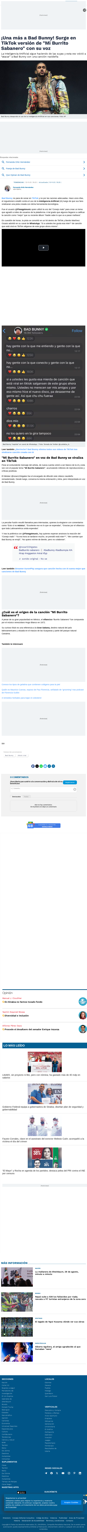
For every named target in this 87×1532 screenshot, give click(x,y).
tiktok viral (22, 755)
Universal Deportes (9, 1426)
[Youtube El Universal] (63, 1473)
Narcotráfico (7, 1415)
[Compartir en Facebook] (33, 766)
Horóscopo (49, 1446)
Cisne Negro (6, 1484)
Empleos (48, 1418)
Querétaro (49, 1393)
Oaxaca (48, 1385)
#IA (70, 550)
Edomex (48, 1382)
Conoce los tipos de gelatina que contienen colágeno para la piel (31, 684)
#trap (21, 553)
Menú (4, 1448)
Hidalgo (48, 1391)
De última (6, 1451)
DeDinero (48, 1435)
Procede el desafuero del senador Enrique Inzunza (32, 1029)
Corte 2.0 (5, 1385)
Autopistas (6, 1456)
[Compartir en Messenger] (45, 766)
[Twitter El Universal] (57, 1473)
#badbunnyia (61, 550)
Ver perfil (17, 189)
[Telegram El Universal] (46, 1473)
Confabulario (7, 1434)
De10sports (49, 1432)
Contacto (69, 1521)
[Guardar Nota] (53, 766)
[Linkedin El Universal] (80, 1473)
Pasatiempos (50, 1443)
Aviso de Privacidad (76, 1518)
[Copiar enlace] (49, 766)
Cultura (5, 1431)
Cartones (5, 1421)
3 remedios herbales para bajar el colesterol (21, 698)
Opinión (7, 993)
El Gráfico (49, 1429)
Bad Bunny (9, 755)
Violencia (53, 1518)
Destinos (5, 1453)
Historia (17, 1521)
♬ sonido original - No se (33, 558)
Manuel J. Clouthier (12, 998)
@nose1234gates (28, 547)
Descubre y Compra (53, 1410)
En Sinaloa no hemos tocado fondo (23, 1002)
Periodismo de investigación (7, 1392)
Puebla (47, 1388)
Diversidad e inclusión (17, 1015)
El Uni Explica (7, 1396)
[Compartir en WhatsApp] (41, 766)
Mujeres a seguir (8, 1388)
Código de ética (42, 1518)
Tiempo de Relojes (9, 1481)
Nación (4, 1382)
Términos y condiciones (55, 1521)
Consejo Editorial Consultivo (23, 1518)
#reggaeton (30, 553)
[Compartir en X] (37, 766)
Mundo (4, 1404)
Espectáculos (7, 1429)
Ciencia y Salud (8, 1440)
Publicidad (63, 1518)
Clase (4, 1465)
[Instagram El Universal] (69, 1473)
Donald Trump (7, 1407)
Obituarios (49, 1421)
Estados (5, 1412)
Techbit (5, 1445)
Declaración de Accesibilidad (33, 1521)
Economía (6, 1423)
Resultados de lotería (51, 1449)
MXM (4, 1442)
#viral (39, 553)
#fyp (45, 553)
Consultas (6, 1459)
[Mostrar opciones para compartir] (84, 10)
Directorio (7, 1518)
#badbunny (49, 550)
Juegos (47, 1440)
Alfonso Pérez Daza (12, 1025)
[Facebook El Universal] (51, 1473)
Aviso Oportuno (51, 1416)
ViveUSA (48, 1437)
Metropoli (6, 1410)
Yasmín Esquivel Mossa (13, 1012)
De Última (6, 1473)
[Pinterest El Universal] (74, 1473)
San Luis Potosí (51, 1396)
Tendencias (19, 182)
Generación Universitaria (50, 1425)
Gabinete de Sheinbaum (7, 1400)
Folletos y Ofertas (52, 1413)
